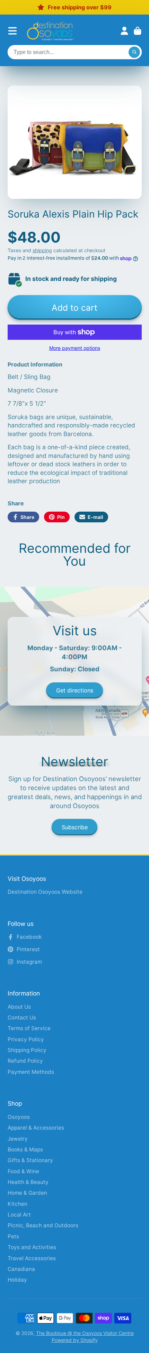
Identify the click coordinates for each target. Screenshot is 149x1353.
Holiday (17, 1279)
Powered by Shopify (75, 1340)
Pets (13, 1236)
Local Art (19, 1214)
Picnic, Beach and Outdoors (43, 1225)
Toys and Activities (32, 1247)
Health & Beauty (28, 1182)
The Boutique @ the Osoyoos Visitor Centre (85, 1333)
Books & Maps (25, 1149)
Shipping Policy (27, 1050)
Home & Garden (27, 1193)
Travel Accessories (32, 1258)
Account (124, 31)
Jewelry (18, 1138)
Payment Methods (31, 1072)
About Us (19, 1006)
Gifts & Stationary (30, 1160)
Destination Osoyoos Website (45, 891)
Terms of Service (29, 1028)
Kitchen (17, 1204)
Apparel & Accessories (36, 1127)
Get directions (74, 690)
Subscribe (75, 827)
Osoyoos (19, 1117)
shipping (42, 250)
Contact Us (22, 1017)
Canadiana (21, 1269)
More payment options (74, 348)
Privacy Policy (26, 1039)
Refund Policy (25, 1061)
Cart (137, 31)
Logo (50, 31)
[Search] (134, 52)
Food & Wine (23, 1171)
